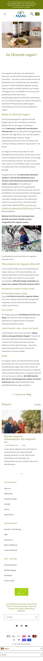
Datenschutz (9, 514)
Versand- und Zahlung (12, 529)
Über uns (7, 488)
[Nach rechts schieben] (26, 474)
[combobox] (21, 648)
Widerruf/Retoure (11, 545)
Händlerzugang (10, 570)
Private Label (9, 581)
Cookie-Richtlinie (10, 550)
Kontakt (7, 504)
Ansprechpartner (10, 565)
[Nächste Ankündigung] (39, 4)
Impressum (8, 540)
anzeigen (37, 404)
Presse (6, 509)
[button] (5, 14)
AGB (5, 534)
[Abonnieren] (36, 617)
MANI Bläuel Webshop (24, 644)
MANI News (8, 494)
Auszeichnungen (10, 499)
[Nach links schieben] (16, 474)
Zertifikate (8, 575)
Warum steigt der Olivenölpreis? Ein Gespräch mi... (19, 439)
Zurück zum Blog (23, 394)
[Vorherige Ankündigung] (4, 4)
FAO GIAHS (14, 314)
